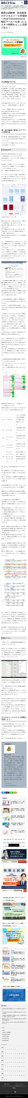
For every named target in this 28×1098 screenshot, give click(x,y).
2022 (2, 1064)
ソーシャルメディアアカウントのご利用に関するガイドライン (14, 1086)
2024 (2, 1056)
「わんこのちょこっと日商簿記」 (14, 777)
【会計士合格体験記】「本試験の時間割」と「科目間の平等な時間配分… (18, 810)
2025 (2, 1051)
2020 (2, 1073)
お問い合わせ (6, 1084)
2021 (2, 1069)
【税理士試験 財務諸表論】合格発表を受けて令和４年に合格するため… (18, 817)
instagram (15, 1092)
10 (19, 1053)
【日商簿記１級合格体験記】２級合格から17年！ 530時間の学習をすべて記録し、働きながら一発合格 (18, 966)
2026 (2, 1047)
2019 (2, 1077)
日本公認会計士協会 (5, 1038)
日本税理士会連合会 (5, 1036)
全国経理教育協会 (5, 1040)
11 (21, 1053)
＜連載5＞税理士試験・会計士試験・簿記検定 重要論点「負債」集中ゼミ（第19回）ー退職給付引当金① (19, 840)
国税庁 (3, 1030)
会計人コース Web (13, 1096)
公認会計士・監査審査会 (6, 1032)
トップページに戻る (13, 845)
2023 (2, 1060)
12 (6, 1079)
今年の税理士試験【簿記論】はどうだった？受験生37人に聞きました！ (18, 953)
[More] (15, 793)
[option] (14, 856)
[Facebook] (3, 793)
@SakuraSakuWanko (10, 785)
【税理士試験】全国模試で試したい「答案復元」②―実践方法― (18, 824)
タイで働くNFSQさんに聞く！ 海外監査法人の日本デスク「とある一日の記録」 (18, 960)
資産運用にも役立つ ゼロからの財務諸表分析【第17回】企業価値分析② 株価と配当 (18, 973)
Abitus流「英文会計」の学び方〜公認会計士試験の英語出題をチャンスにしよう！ (18, 980)
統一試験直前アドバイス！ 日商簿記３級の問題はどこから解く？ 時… (18, 803)
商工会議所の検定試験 (6, 1034)
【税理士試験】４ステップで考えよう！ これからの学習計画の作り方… (18, 832)
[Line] (11, 793)
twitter (13, 1092)
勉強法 (12, 32)
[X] (7, 793)
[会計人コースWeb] (8, 3)
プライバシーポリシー (19, 1084)
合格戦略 (9, 32)
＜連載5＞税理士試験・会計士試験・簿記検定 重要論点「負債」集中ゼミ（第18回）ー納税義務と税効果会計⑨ (8, 840)
